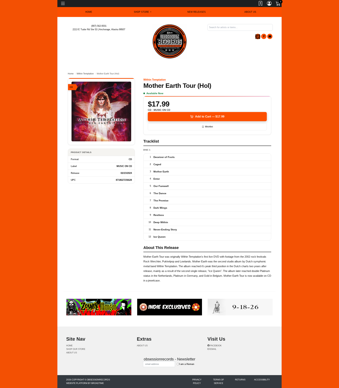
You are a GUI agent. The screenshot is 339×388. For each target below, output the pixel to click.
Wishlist (209, 126)
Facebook (216, 345)
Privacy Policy (196, 381)
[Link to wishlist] (260, 4)
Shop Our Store (75, 349)
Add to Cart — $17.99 (209, 116)
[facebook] (264, 36)
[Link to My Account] (269, 4)
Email (213, 349)
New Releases (196, 12)
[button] (142, 12)
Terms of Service (218, 381)
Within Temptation (85, 73)
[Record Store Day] (258, 36)
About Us (250, 12)
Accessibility (262, 379)
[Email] (270, 36)
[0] (278, 4)
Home (71, 73)
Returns (240, 379)
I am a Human (186, 364)
